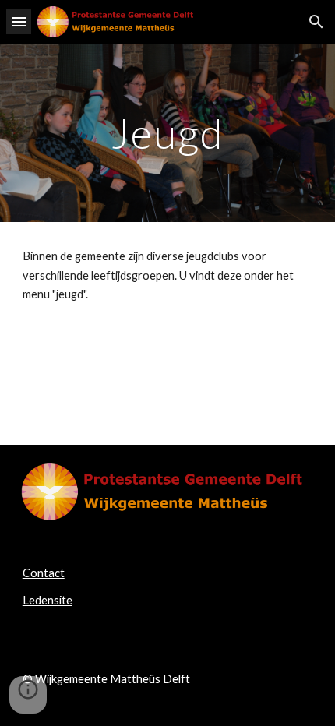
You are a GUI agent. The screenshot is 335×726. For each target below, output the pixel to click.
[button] (18, 21)
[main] (167, 133)
